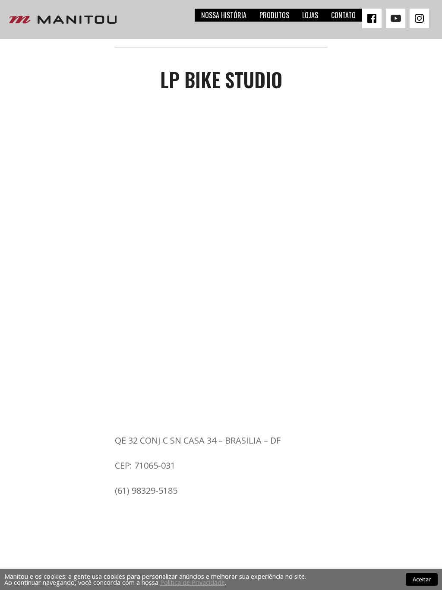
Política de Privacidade (192, 582)
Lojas (310, 15)
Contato (343, 15)
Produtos (274, 15)
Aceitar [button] (422, 579)
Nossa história (223, 15)
